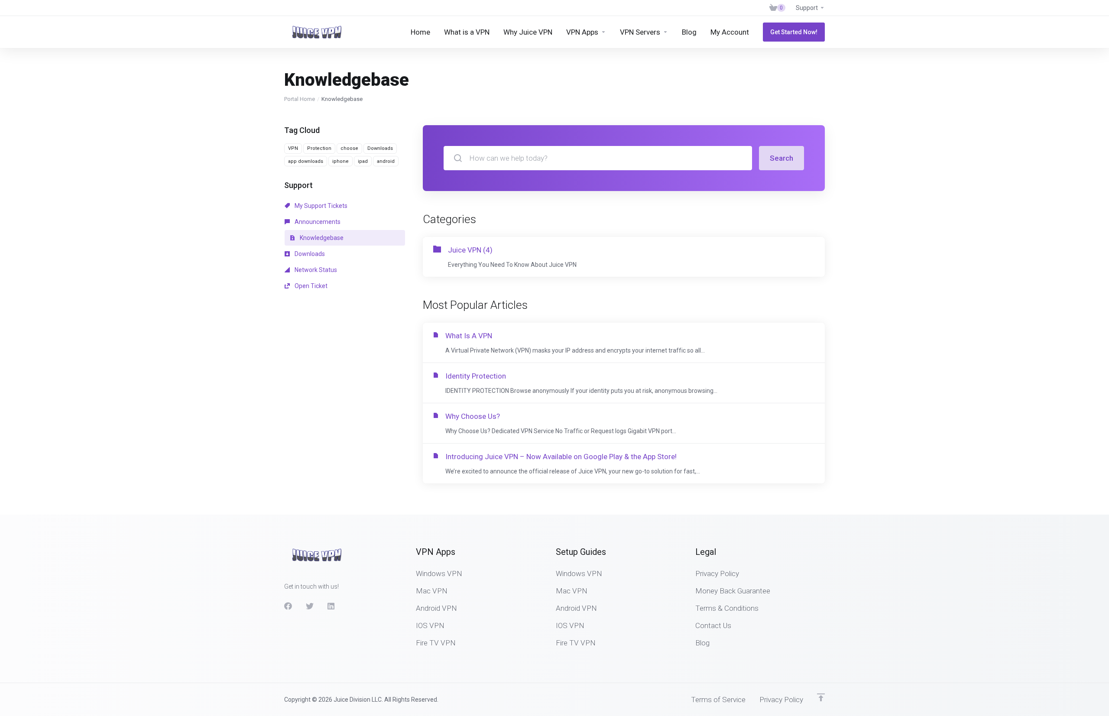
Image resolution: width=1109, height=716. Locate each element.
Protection (319, 148)
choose (349, 148)
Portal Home (299, 99)
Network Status (315, 269)
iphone (340, 161)
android (386, 161)
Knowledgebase (321, 237)
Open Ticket (310, 285)
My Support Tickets (320, 205)
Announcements (316, 221)
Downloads (380, 148)
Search (781, 158)
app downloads (305, 161)
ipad (363, 161)
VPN (293, 148)
